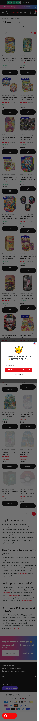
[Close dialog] (35, 343)
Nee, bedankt (19, 374)
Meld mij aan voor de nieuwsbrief (19, 370)
